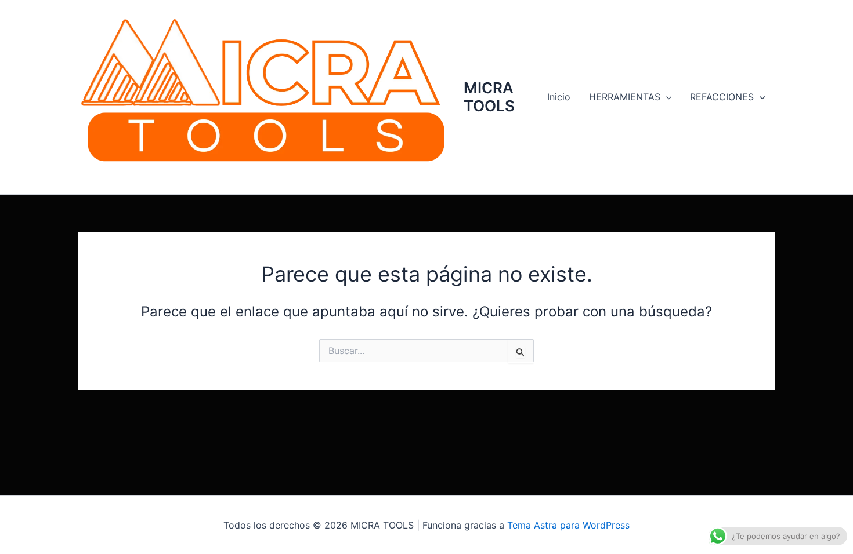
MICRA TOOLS (489, 97)
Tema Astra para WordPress (568, 525)
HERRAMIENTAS (624, 97)
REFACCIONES (722, 97)
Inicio (558, 97)
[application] (666, 97)
